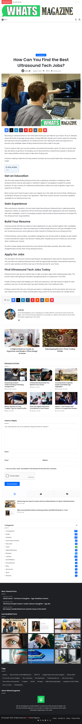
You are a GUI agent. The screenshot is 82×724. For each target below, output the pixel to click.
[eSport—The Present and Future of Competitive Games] (66, 398)
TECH (8, 547)
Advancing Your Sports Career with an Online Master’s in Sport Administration (45, 501)
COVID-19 (37, 674)
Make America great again (53, 681)
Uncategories (41, 55)
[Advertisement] (41, 38)
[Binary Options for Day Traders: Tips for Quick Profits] (16, 398)
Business (9, 553)
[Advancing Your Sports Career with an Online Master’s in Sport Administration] (10, 504)
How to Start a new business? (11, 681)
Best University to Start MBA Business (20, 674)
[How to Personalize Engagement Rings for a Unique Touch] (41, 641)
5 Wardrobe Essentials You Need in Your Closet (39, 384)
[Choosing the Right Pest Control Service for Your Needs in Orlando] (67, 626)
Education (9, 544)
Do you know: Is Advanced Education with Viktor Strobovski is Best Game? (36, 2)
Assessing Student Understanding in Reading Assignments (14, 385)
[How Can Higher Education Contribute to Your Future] (41, 398)
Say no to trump (7, 685)
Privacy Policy (76, 718)
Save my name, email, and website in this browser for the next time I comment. (31, 468)
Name (7, 451)
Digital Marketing (11, 550)
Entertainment (10, 563)
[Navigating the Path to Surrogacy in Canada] (14, 656)
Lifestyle (8, 556)
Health (8, 534)
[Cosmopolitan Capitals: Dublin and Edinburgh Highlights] (66, 374)
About (68, 718)
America (5, 674)
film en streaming (27, 678)
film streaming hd (39, 678)
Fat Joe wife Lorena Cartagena (11, 678)
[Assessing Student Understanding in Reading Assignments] (16, 374)
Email (7, 460)
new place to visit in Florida (70, 681)
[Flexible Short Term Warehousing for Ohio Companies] (67, 656)
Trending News (18, 685)
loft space (40, 681)
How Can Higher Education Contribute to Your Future (39, 407)
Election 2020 (71, 674)
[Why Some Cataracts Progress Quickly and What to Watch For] (14, 641)
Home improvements (12, 540)
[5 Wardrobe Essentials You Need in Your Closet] (41, 374)
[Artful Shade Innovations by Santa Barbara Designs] (41, 656)
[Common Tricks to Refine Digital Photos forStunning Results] (67, 641)
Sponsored (9, 569)
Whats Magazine (34, 718)
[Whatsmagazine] (41, 10)
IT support (25, 681)
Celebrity (9, 537)
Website (45, 460)
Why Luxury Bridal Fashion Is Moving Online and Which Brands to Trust (42, 510)
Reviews (8, 575)
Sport (7, 572)
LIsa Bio (32, 681)
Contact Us (61, 718)
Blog (7, 566)
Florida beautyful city (53, 678)
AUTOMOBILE (10, 559)
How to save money (67, 678)
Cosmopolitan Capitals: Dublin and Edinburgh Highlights (64, 385)
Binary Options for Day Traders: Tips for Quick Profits (15, 407)
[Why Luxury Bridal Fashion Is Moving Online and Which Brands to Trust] (10, 513)
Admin (27, 71)
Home (55, 718)
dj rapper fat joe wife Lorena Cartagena (53, 674)
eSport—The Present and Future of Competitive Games (66, 407)
